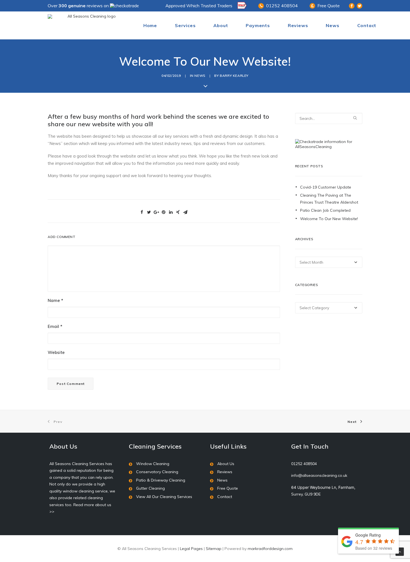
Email (55, 326)
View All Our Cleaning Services (164, 496)
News (332, 25)
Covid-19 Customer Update (325, 187)
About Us (225, 463)
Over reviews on (79, 5)
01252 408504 (282, 5)
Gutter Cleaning (150, 488)
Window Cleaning (152, 463)
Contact (367, 25)
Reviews (298, 25)
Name (55, 300)
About (220, 25)
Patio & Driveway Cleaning (160, 480)
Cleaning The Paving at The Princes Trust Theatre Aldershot (329, 199)
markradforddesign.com (270, 548)
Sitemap (213, 548)
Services (185, 25)
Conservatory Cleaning (157, 471)
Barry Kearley (234, 75)
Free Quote (328, 5)
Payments (258, 25)
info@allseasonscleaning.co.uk (319, 475)
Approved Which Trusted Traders (198, 5)
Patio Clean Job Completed (325, 210)
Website (56, 352)
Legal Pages (191, 548)
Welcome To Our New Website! (329, 218)
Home (150, 25)
